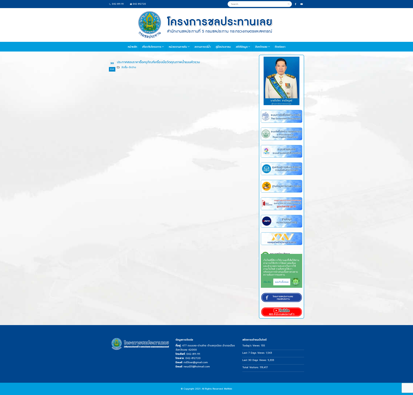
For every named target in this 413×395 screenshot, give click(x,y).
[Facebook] (295, 4)
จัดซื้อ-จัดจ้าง (128, 67)
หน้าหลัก (132, 47)
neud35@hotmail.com (197, 366)
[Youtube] (301, 4)
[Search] (289, 4)
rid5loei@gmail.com (196, 362)
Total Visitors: (251, 367)
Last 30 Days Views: (255, 360)
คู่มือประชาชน (223, 47)
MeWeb (228, 388)
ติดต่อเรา (280, 47)
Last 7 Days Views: (254, 353)
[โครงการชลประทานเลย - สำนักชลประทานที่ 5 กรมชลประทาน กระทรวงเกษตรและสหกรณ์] (204, 25)
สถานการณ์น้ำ (202, 47)
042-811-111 (193, 354)
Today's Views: (251, 345)
